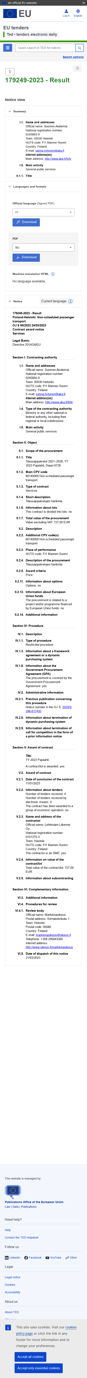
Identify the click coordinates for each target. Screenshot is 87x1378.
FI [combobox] (16, 212)
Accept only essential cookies (38, 1368)
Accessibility (12, 1292)
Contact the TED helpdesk (21, 1237)
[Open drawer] (9, 71)
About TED (12, 1312)
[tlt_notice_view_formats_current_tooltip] (70, 301)
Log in (66, 15)
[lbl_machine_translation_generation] (53, 274)
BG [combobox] (17, 247)
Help (8, 1230)
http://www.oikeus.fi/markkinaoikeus (49, 947)
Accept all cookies (30, 1357)
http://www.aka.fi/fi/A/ (58, 158)
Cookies (10, 1284)
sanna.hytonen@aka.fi (49, 150)
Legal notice (12, 1277)
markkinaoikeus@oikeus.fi (53, 935)
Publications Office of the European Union (34, 1202)
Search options (73, 57)
